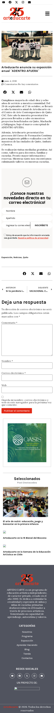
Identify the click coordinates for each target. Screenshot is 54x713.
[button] (47, 13)
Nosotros (27, 631)
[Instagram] (23, 2)
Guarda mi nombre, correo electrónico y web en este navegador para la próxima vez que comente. (26, 402)
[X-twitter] (16, 2)
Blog (27, 649)
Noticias (18, 257)
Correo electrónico (14, 373)
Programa (27, 636)
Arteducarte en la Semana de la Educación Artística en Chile (27, 553)
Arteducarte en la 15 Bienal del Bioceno (24, 537)
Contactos (27, 658)
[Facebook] (10, 2)
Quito (25, 257)
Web (4, 385)
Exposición (7, 257)
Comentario (9, 322)
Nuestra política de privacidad (33, 238)
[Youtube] (4, 2)
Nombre (7, 361)
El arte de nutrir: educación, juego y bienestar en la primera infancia (23, 522)
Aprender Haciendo (27, 645)
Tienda (27, 653)
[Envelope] (29, 2)
